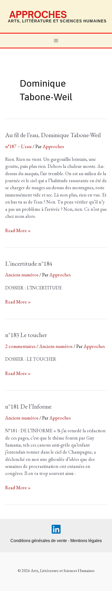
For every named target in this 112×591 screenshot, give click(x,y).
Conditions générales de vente (38, 540)
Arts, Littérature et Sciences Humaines (57, 21)
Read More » (18, 230)
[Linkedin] (56, 529)
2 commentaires (20, 346)
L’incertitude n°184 (28, 263)
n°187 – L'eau (18, 146)
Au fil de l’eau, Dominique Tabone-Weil (53, 135)
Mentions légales (86, 540)
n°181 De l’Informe (28, 406)
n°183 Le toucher (26, 335)
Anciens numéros (21, 275)
